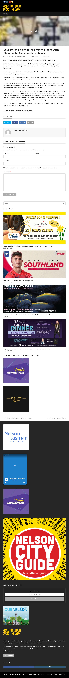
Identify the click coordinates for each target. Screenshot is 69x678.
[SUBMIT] (63, 203)
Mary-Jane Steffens (22, 56)
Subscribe (34, 599)
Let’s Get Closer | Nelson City (55, 418)
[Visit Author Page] (8, 132)
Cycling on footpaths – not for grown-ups (18, 418)
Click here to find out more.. (18, 110)
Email (37, 153)
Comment (7, 172)
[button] (6, 14)
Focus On (35, 56)
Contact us (9, 655)
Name (5, 153)
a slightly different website (57, 674)
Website (6, 160)
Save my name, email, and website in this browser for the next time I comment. (31, 168)
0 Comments (46, 56)
